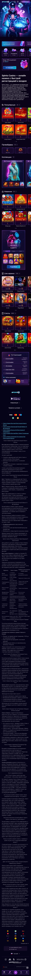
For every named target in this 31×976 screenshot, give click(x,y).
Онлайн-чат (14, 949)
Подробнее (13, 267)
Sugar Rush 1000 (10, 369)
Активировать (10, 67)
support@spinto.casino (16, 947)
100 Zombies (9, 366)
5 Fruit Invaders (9, 358)
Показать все (24, 943)
